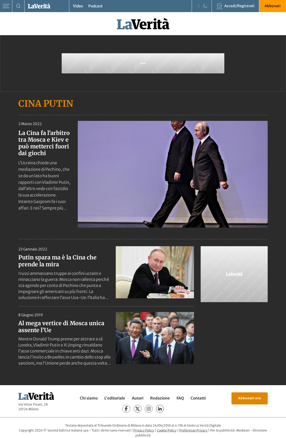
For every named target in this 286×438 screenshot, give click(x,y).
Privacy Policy (143, 430)
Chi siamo (89, 398)
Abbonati (273, 6)
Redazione (160, 398)
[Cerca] (18, 6)
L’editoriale (114, 398)
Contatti (198, 398)
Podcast (95, 6)
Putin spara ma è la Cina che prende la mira (57, 261)
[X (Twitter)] (137, 409)
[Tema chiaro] (198, 6)
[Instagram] (149, 409)
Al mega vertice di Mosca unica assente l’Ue (61, 327)
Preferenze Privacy (193, 430)
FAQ (180, 398)
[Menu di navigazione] (6, 6)
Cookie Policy (167, 430)
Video (78, 6)
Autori (137, 398)
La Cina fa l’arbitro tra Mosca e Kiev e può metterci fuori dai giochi (44, 143)
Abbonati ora (249, 398)
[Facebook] (126, 409)
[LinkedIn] (160, 409)
